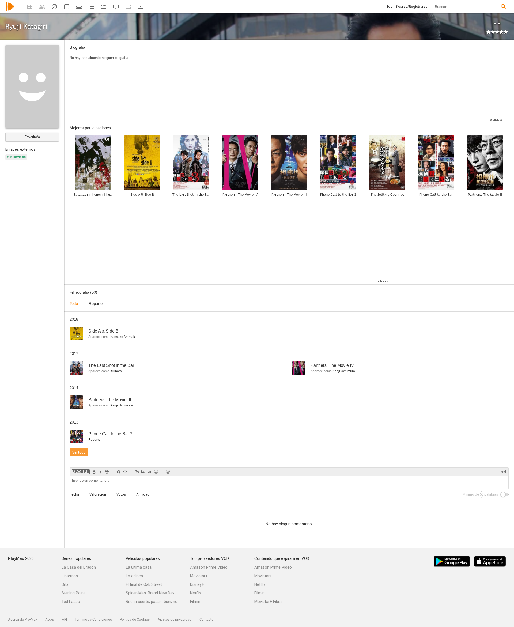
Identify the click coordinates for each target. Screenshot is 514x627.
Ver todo (79, 452)
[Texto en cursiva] (100, 472)
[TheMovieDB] (17, 160)
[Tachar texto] (107, 472)
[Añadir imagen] (143, 472)
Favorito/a (32, 137)
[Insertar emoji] (156, 472)
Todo (74, 303)
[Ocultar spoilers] (81, 472)
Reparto (96, 303)
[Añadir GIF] (149, 472)
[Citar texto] (118, 472)
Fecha (74, 494)
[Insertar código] (125, 472)
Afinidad (142, 494)
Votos (121, 494)
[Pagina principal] (9, 10)
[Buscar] (504, 7)
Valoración (97, 494)
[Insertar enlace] (137, 472)
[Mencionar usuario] (168, 472)
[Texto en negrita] (94, 472)
